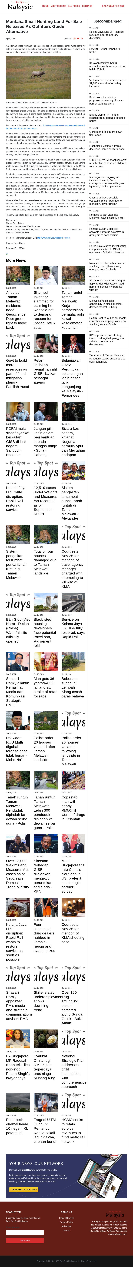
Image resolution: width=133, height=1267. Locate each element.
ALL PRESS (74, 6)
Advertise (66, 1226)
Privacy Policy (66, 1222)
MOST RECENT (58, 6)
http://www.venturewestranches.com (53, 238)
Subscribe (25, 1240)
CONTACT (87, 6)
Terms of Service (66, 1218)
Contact (66, 1230)
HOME (45, 6)
